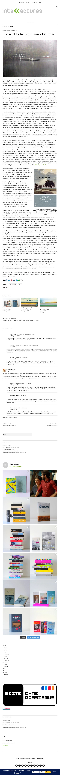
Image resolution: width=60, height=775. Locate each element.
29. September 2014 (13, 30)
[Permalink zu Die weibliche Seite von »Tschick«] (30, 76)
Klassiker (6, 650)
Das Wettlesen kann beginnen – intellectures (20, 383)
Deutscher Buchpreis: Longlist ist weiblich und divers (14, 452)
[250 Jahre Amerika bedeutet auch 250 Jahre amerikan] (16, 510)
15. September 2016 (10, 371)
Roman (11, 26)
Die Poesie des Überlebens (8, 449)
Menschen (5, 662)
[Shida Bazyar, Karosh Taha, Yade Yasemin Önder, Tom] (16, 566)
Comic (4, 670)
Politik (5, 664)
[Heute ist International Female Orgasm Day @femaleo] (43, 566)
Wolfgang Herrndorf (34, 320)
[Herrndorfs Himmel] (11, 302)
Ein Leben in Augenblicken (52, 424)
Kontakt (28, 2)
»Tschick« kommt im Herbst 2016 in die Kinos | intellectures (24, 345)
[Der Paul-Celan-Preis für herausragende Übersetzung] (16, 593)
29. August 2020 (14, 384)
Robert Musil (27, 320)
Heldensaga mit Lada (26, 308)
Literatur (5, 26)
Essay (5, 656)
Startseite (21, 2)
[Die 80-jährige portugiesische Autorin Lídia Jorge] (16, 621)
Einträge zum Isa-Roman (42, 165)
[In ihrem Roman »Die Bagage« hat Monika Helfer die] (43, 593)
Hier (56, 213)
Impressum (34, 2)
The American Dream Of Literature (10, 450)
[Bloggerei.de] (6, 709)
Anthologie (6, 654)
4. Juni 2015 (13, 346)
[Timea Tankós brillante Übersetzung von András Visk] (43, 510)
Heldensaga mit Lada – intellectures (18, 407)
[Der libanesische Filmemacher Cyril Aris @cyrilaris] (43, 483)
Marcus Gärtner (20, 320)
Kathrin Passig (13, 320)
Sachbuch (6, 658)
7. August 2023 (13, 397)
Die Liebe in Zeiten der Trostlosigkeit (11, 447)
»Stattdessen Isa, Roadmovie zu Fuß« (9, 424)
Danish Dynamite (6, 445)
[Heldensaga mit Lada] (29, 302)
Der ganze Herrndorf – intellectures (18, 395)
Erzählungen (7, 649)
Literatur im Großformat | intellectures (19, 357)
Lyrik (5, 652)
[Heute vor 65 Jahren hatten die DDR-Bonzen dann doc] (43, 538)
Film (4, 668)
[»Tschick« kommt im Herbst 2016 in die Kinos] (48, 302)
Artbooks (6, 674)
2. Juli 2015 (13, 359)
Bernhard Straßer (10, 369)
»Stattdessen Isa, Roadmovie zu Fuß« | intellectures (22, 334)
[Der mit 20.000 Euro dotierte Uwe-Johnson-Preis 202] (43, 621)
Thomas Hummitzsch (9, 37)
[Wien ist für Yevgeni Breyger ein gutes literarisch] (16, 483)
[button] (4, 280)
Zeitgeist (6, 666)
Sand (20, 148)
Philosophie (6, 660)
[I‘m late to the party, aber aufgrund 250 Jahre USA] (16, 538)
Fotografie (5, 672)
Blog (40, 2)
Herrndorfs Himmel (8, 308)
